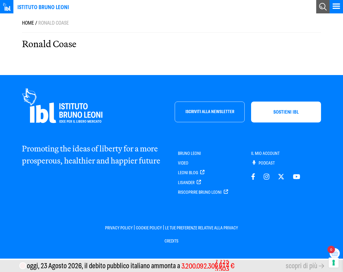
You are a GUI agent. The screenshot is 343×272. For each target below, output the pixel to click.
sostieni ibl (286, 111)
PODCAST (266, 163)
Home (28, 23)
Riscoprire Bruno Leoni (200, 192)
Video (183, 163)
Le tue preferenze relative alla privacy (201, 228)
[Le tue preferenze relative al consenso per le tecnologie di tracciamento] (334, 263)
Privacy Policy (119, 228)
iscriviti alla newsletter (209, 112)
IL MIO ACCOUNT (265, 153)
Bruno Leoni (189, 153)
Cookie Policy (149, 228)
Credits (171, 241)
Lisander (186, 183)
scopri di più (301, 266)
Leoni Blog (188, 173)
